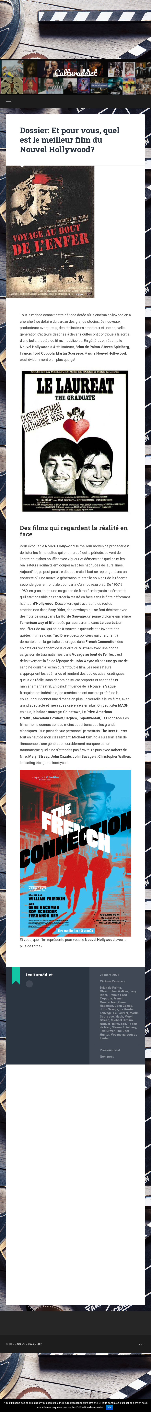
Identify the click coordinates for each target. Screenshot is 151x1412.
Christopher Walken (114, 991)
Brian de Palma (110, 987)
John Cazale (123, 1006)
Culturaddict (75, 73)
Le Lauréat (120, 1013)
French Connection (111, 1000)
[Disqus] (75, 1118)
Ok (109, 1407)
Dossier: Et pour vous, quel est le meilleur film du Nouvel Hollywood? (69, 139)
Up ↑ (141, 1343)
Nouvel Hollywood (113, 1024)
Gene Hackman (113, 1004)
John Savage (109, 1009)
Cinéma (105, 981)
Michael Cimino (122, 1020)
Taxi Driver (107, 1031)
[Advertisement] (75, 29)
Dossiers (118, 981)
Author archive (29, 983)
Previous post (110, 1050)
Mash (119, 1016)
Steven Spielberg (124, 1027)
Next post (107, 1056)
